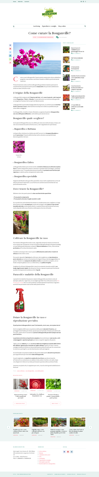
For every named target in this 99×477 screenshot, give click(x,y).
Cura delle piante (59, 474)
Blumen (41, 453)
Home (14, 1)
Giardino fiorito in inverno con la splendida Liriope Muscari (78, 77)
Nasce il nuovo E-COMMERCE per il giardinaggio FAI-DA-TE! (77, 49)
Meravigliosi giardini (44, 462)
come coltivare (21, 371)
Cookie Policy (71, 474)
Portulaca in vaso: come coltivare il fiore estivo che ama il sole (20, 431)
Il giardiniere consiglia (49, 26)
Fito (34, 37)
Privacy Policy (81, 474)
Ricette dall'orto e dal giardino (47, 463)
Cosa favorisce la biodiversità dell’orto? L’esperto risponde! (77, 87)
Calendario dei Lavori (44, 455)
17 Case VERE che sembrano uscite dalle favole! (77, 106)
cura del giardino (29, 371)
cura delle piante (39, 371)
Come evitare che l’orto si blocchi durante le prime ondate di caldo (76, 431)
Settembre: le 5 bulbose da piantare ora (37, 395)
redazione (16, 391)
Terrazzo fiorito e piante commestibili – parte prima (53, 396)
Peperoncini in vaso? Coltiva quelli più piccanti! (20, 396)
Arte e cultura (42, 451)
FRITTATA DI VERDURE (77, 58)
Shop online (62, 26)
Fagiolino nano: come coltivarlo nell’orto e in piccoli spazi (38, 431)
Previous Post (20, 403)
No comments (63, 37)
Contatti (27, 1)
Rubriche (20, 1)
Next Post (55, 403)
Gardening (36, 26)
